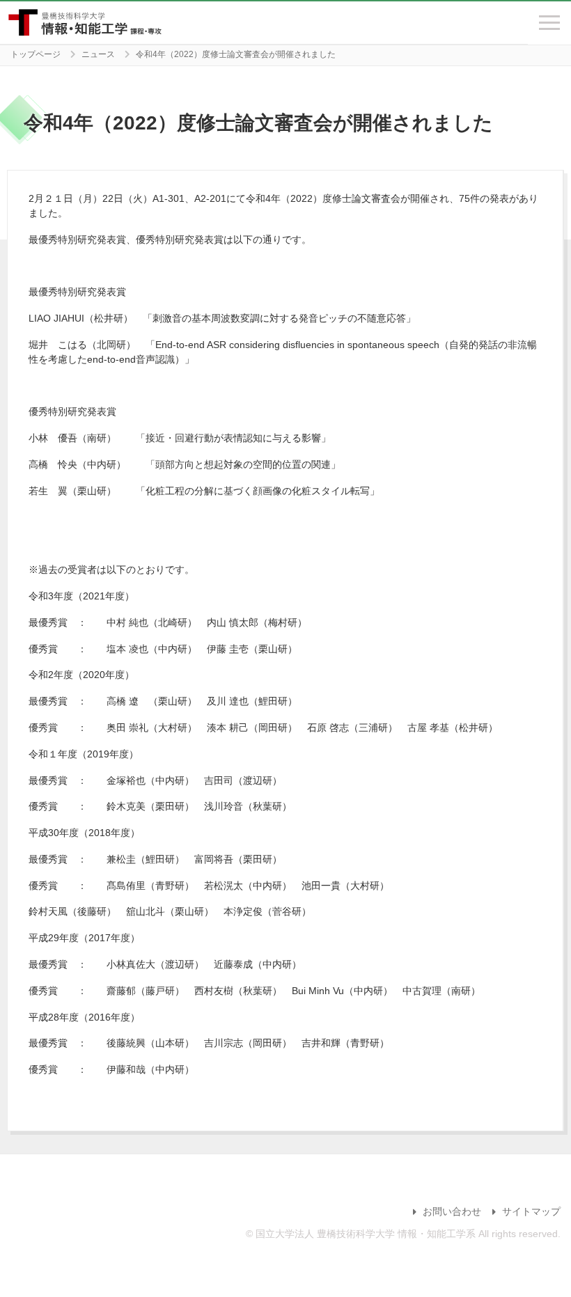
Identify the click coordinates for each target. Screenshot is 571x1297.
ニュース (98, 54)
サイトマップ (531, 1211)
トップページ (35, 54)
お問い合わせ (452, 1211)
